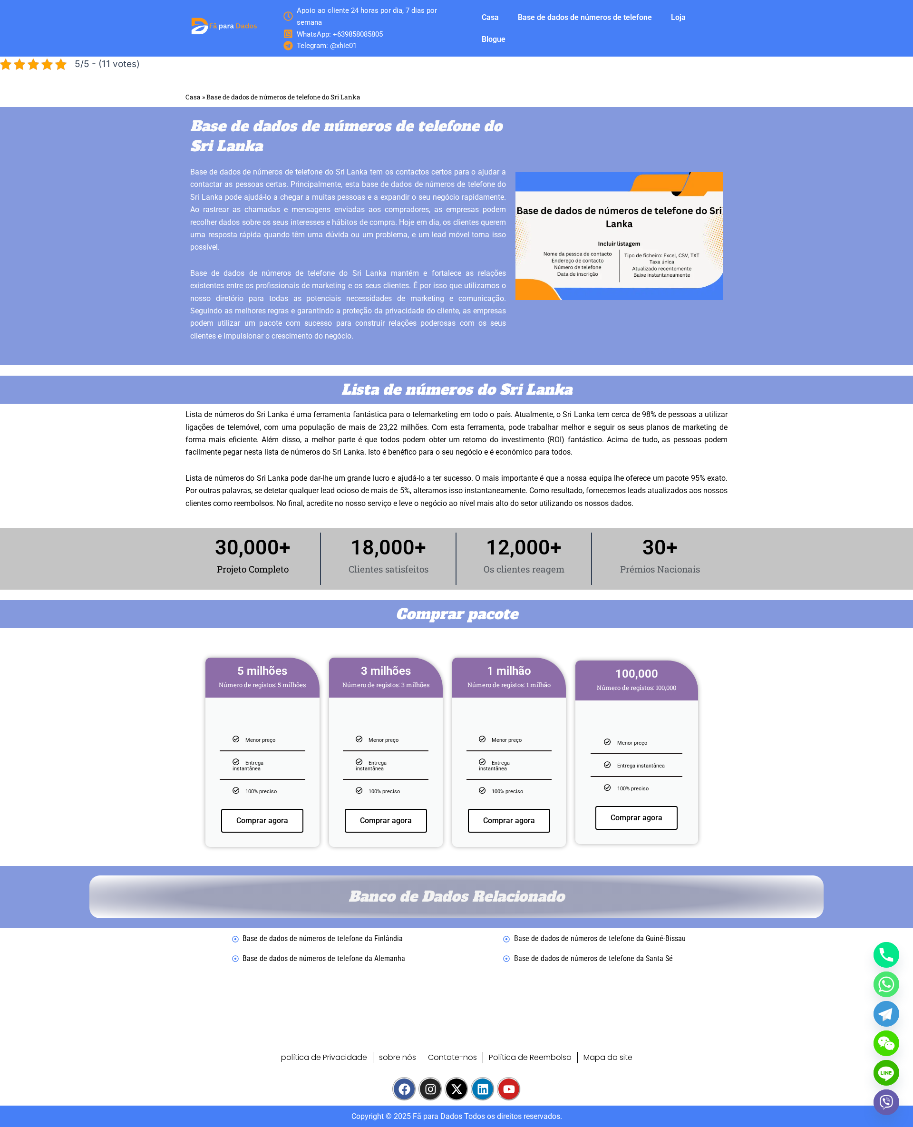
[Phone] (886, 955)
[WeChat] (886, 1043)
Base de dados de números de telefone (585, 17)
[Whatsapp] (886, 984)
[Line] (886, 1073)
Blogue (493, 39)
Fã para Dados (437, 1116)
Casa (490, 17)
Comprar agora (262, 820)
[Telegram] (886, 1014)
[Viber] (886, 1102)
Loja (678, 17)
